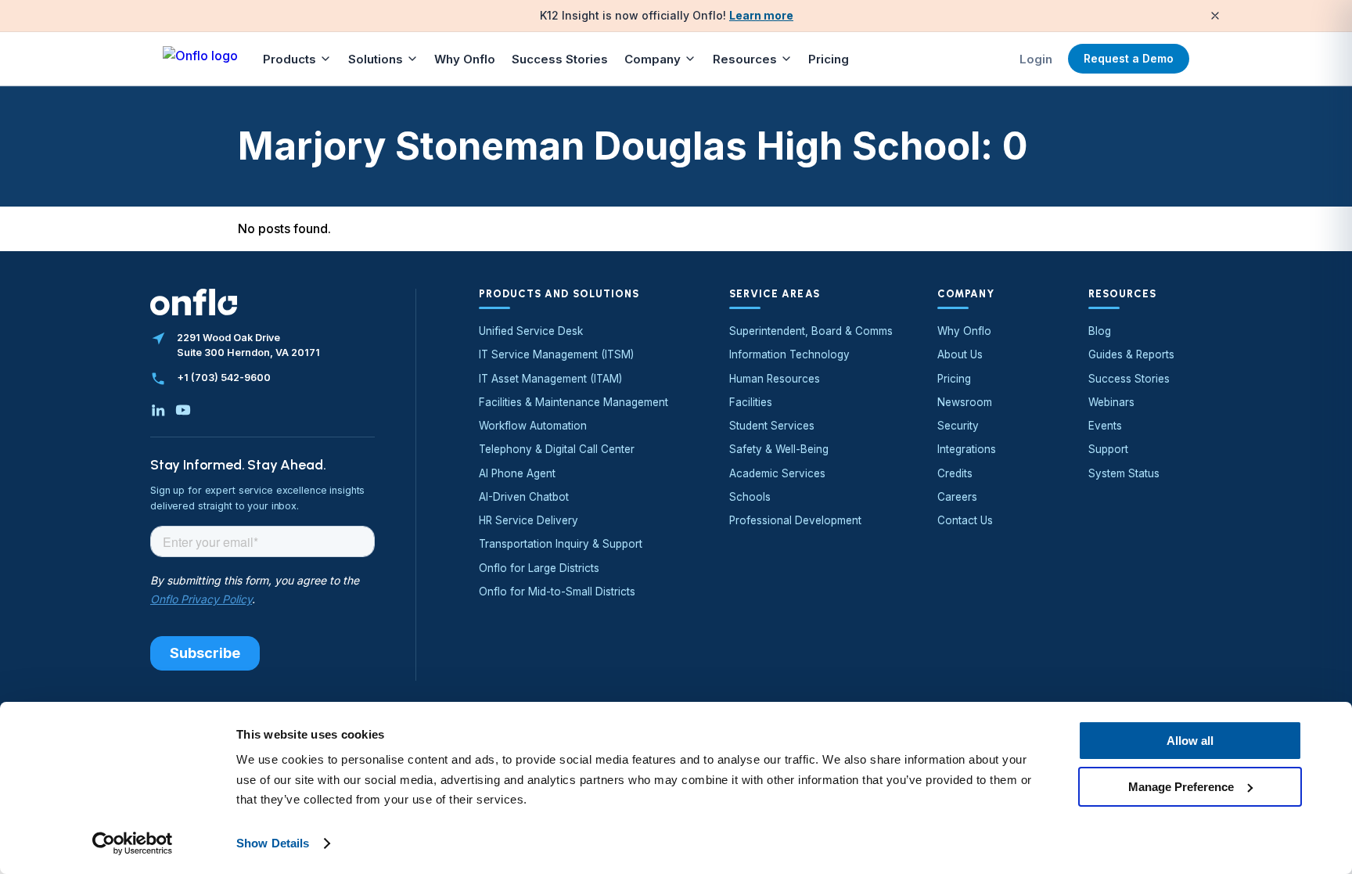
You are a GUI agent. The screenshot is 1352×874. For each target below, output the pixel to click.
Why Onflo (464, 59)
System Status (1124, 473)
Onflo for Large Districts (539, 568)
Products (289, 59)
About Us (960, 354)
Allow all (1190, 740)
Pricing (828, 59)
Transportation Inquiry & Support (560, 544)
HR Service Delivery (528, 520)
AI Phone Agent (517, 473)
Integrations (966, 449)
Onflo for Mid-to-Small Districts (557, 591)
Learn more (761, 15)
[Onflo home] (200, 58)
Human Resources (774, 378)
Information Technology (789, 354)
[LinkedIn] (158, 410)
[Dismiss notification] (1215, 15)
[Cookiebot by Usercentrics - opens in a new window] (132, 843)
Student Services (771, 425)
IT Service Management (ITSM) (556, 354)
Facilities (750, 402)
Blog (1099, 331)
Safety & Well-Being (779, 449)
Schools (750, 497)
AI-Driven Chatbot (524, 497)
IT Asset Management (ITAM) (550, 378)
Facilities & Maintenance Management (573, 402)
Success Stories (560, 59)
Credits (955, 473)
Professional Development (795, 520)
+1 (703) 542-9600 (224, 377)
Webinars (1111, 402)
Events (1105, 425)
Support (1108, 449)
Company (652, 59)
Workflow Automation (533, 425)
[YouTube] (183, 410)
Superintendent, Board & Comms (811, 331)
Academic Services (777, 473)
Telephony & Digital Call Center (557, 449)
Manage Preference (1181, 786)
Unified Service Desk (531, 331)
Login (1035, 59)
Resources (745, 59)
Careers (957, 497)
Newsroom (964, 402)
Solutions (375, 59)
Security (958, 425)
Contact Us (965, 520)
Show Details (272, 843)
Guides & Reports (1131, 354)
